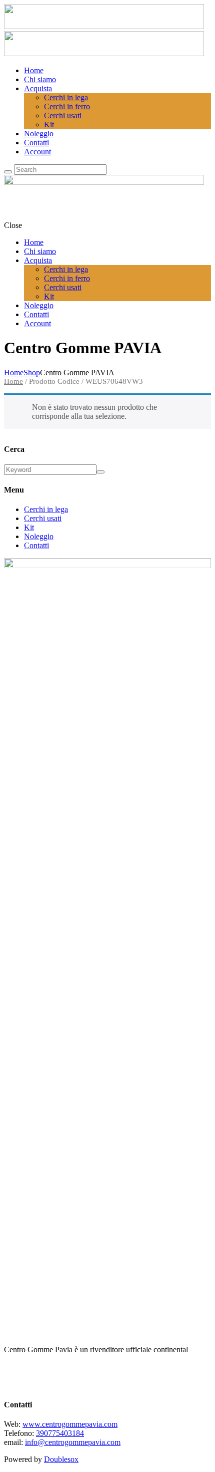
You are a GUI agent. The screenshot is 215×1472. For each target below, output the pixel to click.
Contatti (36, 545)
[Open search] (8, 171)
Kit (29, 527)
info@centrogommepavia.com (72, 1442)
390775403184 (60, 1433)
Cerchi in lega (46, 509)
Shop (32, 372)
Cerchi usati (43, 518)
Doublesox (61, 1459)
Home (14, 372)
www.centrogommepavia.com (70, 1424)
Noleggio (39, 536)
